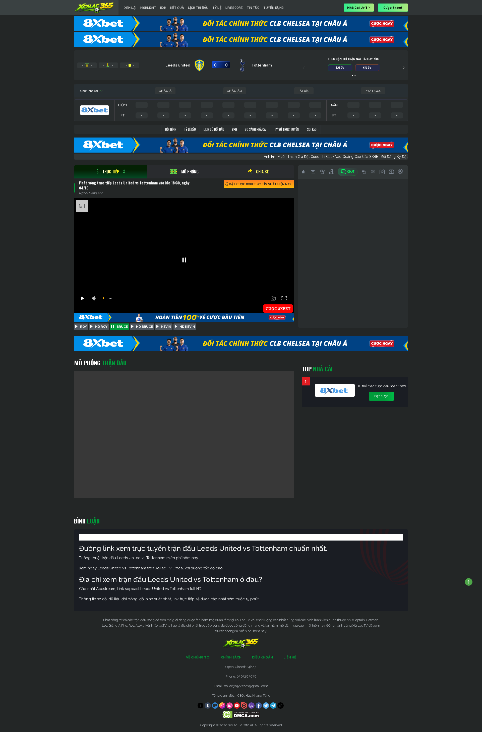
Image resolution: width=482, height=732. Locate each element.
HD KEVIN (187, 326)
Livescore (234, 7)
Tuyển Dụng (273, 7)
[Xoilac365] (94, 7)
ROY (83, 326)
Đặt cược (381, 396)
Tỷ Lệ (216, 7)
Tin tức (253, 7)
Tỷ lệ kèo (190, 129)
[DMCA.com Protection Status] (241, 714)
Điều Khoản (262, 657)
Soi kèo (312, 129)
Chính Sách (231, 657)
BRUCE (122, 326)
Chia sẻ (262, 172)
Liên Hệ (289, 657)
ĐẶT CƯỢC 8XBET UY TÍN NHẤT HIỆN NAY (260, 184)
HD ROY (101, 326)
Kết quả (177, 7)
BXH (163, 7)
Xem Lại (130, 7)
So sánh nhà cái (255, 129)
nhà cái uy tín (359, 7)
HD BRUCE (144, 326)
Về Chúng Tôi (198, 657)
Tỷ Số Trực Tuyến (286, 129)
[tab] (110, 171)
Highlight (148, 7)
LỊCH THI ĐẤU (198, 7)
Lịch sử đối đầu (214, 129)
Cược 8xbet (392, 7)
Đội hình (170, 129)
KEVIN (166, 326)
